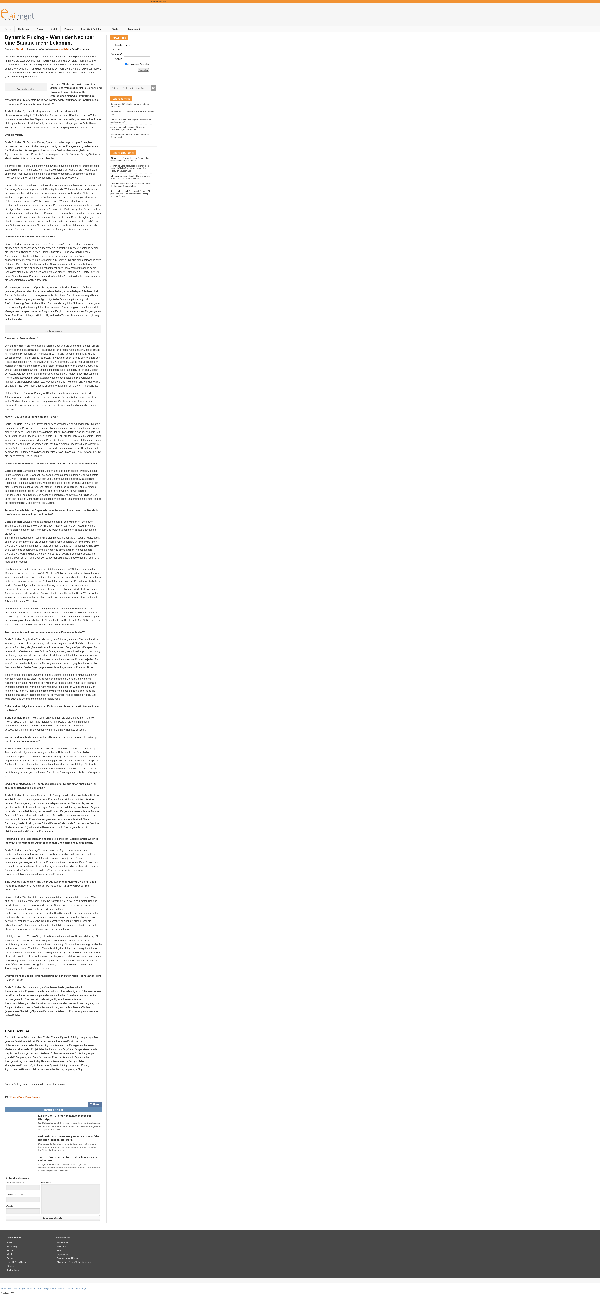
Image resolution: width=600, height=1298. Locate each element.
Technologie (134, 29)
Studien (116, 29)
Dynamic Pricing (17, 1097)
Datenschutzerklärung (68, 1258)
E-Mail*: (118, 59)
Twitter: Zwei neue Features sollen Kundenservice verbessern (68, 1158)
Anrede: (118, 45)
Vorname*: (117, 49)
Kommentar (46, 1182)
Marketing (23, 29)
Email (14, 1194)
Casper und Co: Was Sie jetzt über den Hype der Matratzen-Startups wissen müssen (130, 193)
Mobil (54, 29)
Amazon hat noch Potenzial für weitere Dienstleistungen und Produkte (127, 128)
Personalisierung (32, 1097)
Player (40, 29)
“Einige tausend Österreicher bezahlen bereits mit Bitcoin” (129, 159)
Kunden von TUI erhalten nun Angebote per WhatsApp (64, 1117)
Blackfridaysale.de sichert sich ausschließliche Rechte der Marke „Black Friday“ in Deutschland (129, 168)
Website (9, 1206)
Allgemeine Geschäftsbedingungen (74, 1262)
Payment (69, 29)
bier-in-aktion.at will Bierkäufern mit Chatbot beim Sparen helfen (130, 184)
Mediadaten (63, 1242)
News (8, 29)
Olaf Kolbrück (63, 49)
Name (15, 1182)
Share (96, 1104)
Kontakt (60, 1250)
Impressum (62, 1254)
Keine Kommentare (80, 49)
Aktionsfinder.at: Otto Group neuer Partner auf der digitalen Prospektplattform (68, 1138)
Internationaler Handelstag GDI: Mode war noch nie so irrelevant (130, 177)
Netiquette (62, 1246)
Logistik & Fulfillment (92, 29)
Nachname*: (116, 54)
